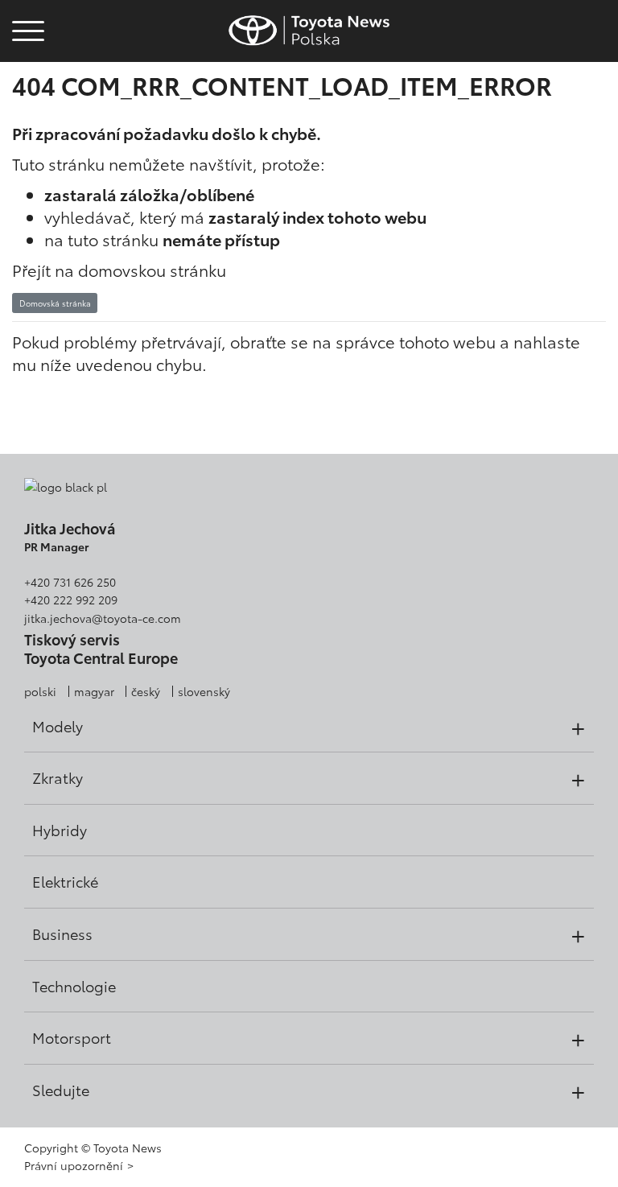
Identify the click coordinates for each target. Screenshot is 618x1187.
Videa (25, 76)
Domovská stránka (55, 303)
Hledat (28, 119)
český (145, 691)
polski (40, 691)
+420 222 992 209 (70, 599)
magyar (94, 691)
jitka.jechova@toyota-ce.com (102, 618)
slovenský (204, 691)
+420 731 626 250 (70, 582)
